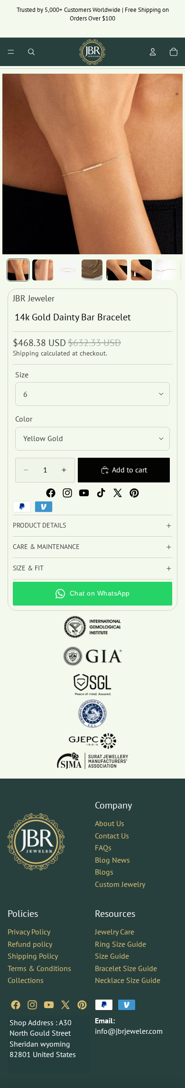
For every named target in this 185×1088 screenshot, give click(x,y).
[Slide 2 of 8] (42, 270)
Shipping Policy (33, 956)
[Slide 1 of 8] (18, 270)
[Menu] (11, 52)
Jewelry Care (114, 931)
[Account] (152, 51)
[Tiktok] (101, 493)
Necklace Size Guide (127, 980)
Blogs (104, 871)
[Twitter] (117, 493)
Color (23, 419)
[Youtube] (84, 493)
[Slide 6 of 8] (141, 270)
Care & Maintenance (46, 546)
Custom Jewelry (120, 884)
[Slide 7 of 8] (166, 270)
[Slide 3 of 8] (67, 270)
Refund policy (30, 943)
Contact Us (112, 835)
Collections (26, 980)
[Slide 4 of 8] (92, 270)
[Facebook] (50, 493)
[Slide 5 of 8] (116, 270)
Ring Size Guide (120, 943)
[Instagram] (67, 493)
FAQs (103, 847)
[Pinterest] (134, 493)
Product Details (39, 525)
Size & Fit (28, 568)
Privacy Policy (29, 931)
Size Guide (112, 956)
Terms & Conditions (39, 967)
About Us (109, 823)
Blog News (112, 859)
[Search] (31, 51)
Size (21, 374)
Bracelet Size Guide (126, 967)
